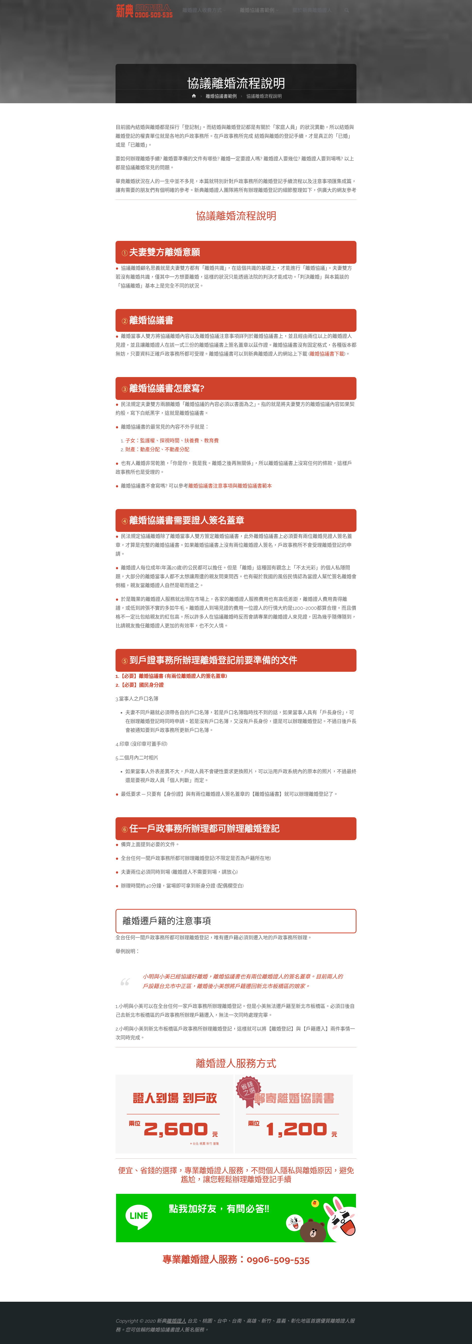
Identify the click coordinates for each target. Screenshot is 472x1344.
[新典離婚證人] (145, 10)
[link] (347, 11)
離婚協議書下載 (327, 354)
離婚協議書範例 (221, 96)
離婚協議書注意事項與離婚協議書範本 (230, 486)
